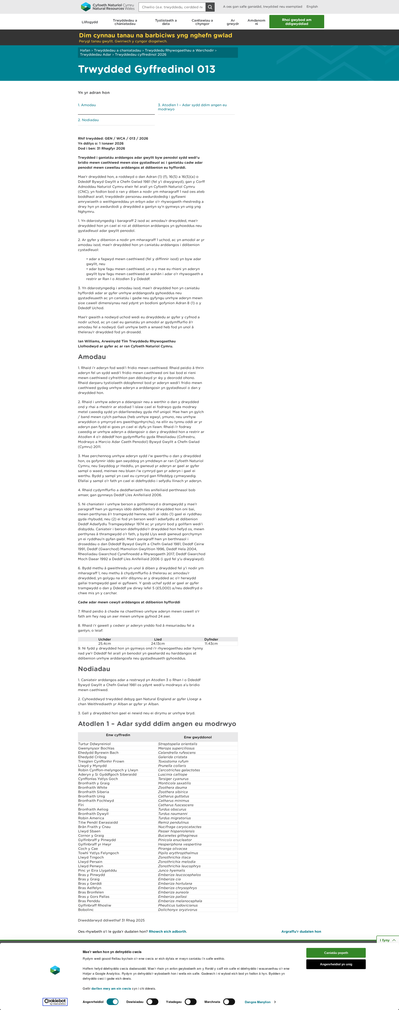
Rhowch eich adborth (167, 931)
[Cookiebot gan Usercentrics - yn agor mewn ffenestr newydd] (55, 1002)
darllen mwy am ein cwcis (111, 988)
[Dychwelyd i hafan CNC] (107, 6)
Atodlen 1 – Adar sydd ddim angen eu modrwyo (192, 107)
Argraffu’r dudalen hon (301, 931)
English (312, 7)
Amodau (88, 105)
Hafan (85, 50)
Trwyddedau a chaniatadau (117, 50)
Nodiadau (90, 120)
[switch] (152, 1001)
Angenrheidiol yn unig (336, 964)
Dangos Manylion (258, 1002)
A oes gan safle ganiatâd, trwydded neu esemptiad (262, 7)
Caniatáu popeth (336, 953)
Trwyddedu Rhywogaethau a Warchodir (179, 50)
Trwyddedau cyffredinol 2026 (140, 54)
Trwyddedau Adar (95, 54)
